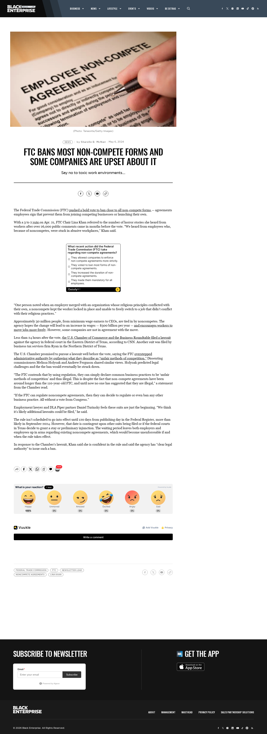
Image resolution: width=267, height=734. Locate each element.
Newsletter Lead (72, 570)
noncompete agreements (30, 574)
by (91, 141)
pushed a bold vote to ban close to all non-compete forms (110, 210)
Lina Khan (55, 574)
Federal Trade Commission (31, 570)
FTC (54, 570)
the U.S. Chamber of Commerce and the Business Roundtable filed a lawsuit (116, 337)
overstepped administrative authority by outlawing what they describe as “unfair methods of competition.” (83, 356)
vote (36, 222)
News (68, 142)
